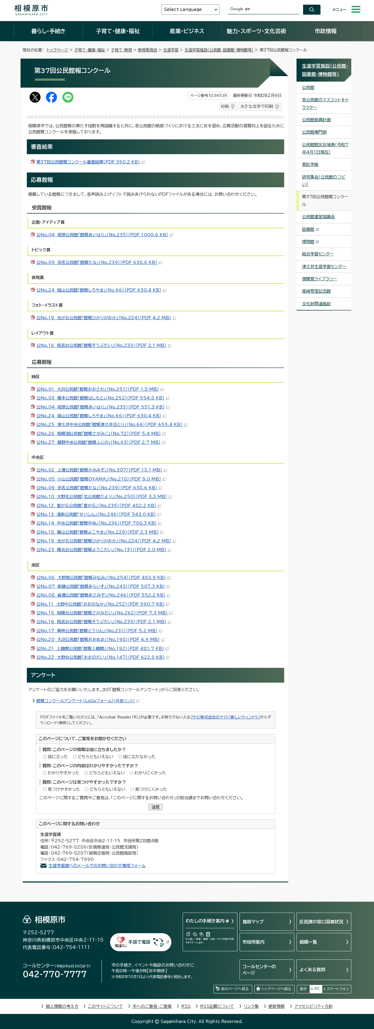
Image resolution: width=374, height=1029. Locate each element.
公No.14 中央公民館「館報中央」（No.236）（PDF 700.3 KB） (96, 523)
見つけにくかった (151, 789)
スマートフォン (338, 989)
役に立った (58, 757)
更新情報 (276, 1006)
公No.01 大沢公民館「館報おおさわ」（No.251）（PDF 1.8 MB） (97, 389)
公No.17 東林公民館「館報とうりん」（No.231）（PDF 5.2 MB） (97, 631)
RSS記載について (217, 1006)
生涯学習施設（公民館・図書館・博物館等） (219, 50)
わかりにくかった (150, 773)
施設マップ (253, 921)
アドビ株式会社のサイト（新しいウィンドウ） (225, 717)
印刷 (225, 106)
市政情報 (325, 31)
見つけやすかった (64, 789)
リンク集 (251, 1006)
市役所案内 (253, 942)
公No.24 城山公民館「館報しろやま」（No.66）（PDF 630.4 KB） (99, 290)
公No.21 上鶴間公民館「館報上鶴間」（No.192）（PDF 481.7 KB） (100, 648)
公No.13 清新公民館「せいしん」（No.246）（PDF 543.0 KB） (96, 514)
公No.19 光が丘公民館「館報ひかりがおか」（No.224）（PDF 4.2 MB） (103, 318)
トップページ (57, 50)
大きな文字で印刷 (256, 106)
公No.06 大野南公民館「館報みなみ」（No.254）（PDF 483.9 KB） (101, 578)
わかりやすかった (63, 773)
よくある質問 (312, 969)
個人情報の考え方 (62, 1006)
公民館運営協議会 (318, 217)
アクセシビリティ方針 (313, 1006)
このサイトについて (105, 1006)
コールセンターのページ (259, 969)
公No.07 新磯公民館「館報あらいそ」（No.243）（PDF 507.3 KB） (100, 586)
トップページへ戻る (276, 989)
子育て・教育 (121, 50)
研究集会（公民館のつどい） (323, 180)
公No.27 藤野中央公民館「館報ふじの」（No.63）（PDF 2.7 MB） (98, 442)
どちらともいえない (95, 757)
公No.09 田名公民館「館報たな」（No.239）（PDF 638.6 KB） (96, 262)
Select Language (183, 9)
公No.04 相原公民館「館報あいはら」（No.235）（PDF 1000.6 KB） (102, 235)
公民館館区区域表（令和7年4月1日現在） (325, 148)
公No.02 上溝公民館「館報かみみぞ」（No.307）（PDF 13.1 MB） (99, 470)
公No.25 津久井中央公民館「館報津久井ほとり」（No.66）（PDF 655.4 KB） (109, 424)
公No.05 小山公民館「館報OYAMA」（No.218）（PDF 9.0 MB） (98, 479)
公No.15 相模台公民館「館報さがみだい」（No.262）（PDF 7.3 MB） (102, 613)
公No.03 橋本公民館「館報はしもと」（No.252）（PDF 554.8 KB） (100, 398)
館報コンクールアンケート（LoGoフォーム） (85, 701)
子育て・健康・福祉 (118, 31)
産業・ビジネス (187, 31)
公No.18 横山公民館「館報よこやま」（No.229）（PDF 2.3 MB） (97, 532)
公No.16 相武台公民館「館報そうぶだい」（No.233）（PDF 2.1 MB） (101, 345)
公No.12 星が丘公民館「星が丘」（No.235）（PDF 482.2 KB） (96, 506)
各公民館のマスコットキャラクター (325, 103)
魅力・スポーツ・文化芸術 (256, 31)
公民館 (308, 87)
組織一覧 (308, 942)
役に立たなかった (139, 757)
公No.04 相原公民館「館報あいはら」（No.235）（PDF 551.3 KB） (100, 407)
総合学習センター (318, 254)
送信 (155, 807)
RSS (186, 1006)
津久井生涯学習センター (324, 267)
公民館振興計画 (316, 120)
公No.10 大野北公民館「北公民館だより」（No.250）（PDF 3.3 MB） (101, 497)
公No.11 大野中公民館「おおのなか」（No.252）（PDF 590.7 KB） (100, 604)
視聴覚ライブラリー (319, 279)
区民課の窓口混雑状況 (321, 921)
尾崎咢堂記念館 (316, 291)
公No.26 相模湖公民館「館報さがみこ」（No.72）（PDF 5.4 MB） (98, 434)
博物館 (308, 242)
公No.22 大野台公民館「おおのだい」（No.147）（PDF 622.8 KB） (100, 657)
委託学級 (310, 164)
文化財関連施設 (316, 304)
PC (317, 989)
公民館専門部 (314, 132)
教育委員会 (147, 50)
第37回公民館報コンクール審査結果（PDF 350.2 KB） (88, 162)
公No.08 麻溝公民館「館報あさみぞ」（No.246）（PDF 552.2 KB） (101, 595)
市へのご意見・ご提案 (152, 1006)
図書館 (308, 229)
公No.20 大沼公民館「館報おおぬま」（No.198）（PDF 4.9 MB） (98, 639)
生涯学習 (171, 50)
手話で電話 (139, 942)
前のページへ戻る (235, 989)
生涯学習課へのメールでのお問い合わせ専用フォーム (97, 866)
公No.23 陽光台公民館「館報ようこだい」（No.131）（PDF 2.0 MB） (101, 550)
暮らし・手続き (48, 31)
